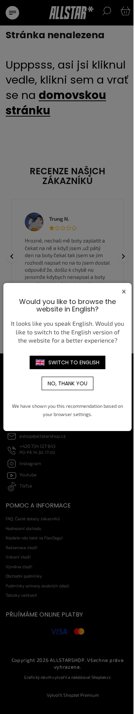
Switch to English (73, 362)
